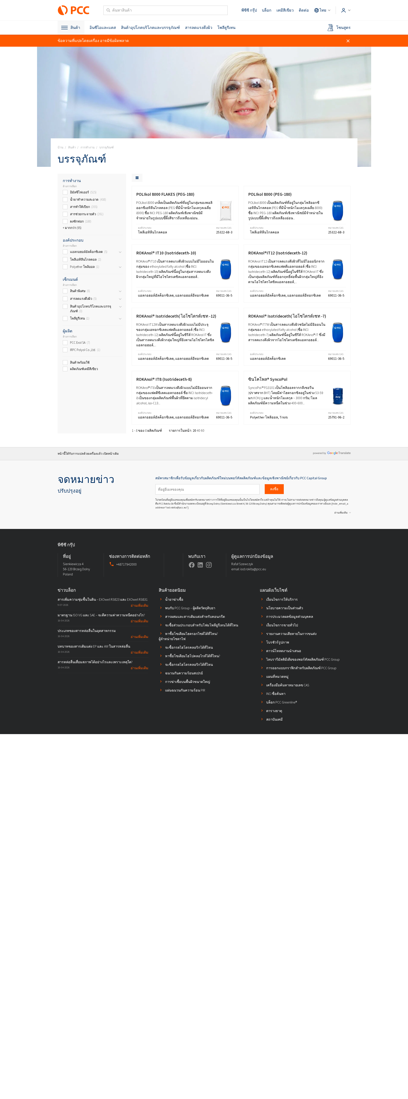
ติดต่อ (304, 10)
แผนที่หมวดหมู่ (277, 676)
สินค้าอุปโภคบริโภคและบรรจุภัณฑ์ (150, 27)
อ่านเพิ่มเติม (341, 512)
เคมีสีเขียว (285, 10)
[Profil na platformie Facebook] (191, 564)
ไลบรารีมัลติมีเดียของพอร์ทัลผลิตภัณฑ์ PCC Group (303, 659)
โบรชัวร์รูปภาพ (277, 642)
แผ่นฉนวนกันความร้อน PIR (185, 690)
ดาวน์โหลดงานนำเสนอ (283, 651)
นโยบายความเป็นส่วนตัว (284, 608)
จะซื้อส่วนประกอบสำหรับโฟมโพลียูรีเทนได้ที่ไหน (201, 625)
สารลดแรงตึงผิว (198, 27)
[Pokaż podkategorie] (120, 252)
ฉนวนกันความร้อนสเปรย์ (184, 673)
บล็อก (266, 10)
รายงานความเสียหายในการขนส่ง (291, 634)
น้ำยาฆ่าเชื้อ (174, 599)
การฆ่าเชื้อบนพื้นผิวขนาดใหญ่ (187, 681)
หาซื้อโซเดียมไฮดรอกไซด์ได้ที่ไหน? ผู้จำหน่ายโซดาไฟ (188, 636)
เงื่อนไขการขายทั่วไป (282, 625)
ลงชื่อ (274, 489)
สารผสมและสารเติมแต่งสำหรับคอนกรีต (195, 616)
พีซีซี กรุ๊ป (249, 10)
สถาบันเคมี (274, 719)
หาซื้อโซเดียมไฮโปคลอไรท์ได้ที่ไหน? (192, 656)
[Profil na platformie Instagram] (208, 564)
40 (198, 430)
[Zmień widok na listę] (137, 178)
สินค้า (75, 27)
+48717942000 (126, 564)
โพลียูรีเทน (226, 27)
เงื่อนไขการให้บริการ (282, 599)
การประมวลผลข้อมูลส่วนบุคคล (289, 616)
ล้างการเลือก (70, 186)
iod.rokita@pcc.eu (253, 569)
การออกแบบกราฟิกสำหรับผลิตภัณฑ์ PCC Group (301, 668)
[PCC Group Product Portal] (74, 10)
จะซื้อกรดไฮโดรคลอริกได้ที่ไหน (189, 647)
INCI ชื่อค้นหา (275, 693)
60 (202, 430)
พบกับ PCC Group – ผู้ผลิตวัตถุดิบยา (190, 608)
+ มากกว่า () (72, 228)
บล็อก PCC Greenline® (281, 702)
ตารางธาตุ (274, 711)
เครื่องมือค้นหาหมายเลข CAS (287, 685)
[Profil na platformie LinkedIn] (200, 564)
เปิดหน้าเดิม (111, 454)
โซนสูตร (343, 27)
